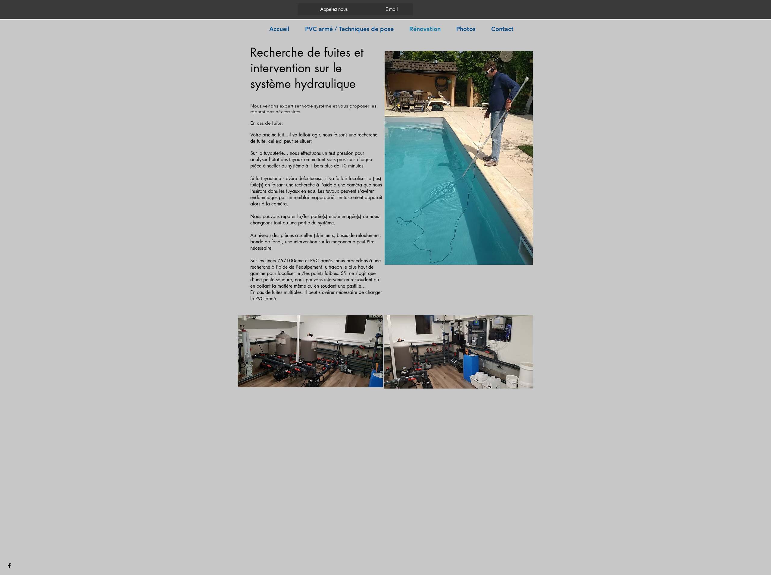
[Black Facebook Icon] (9, 565)
